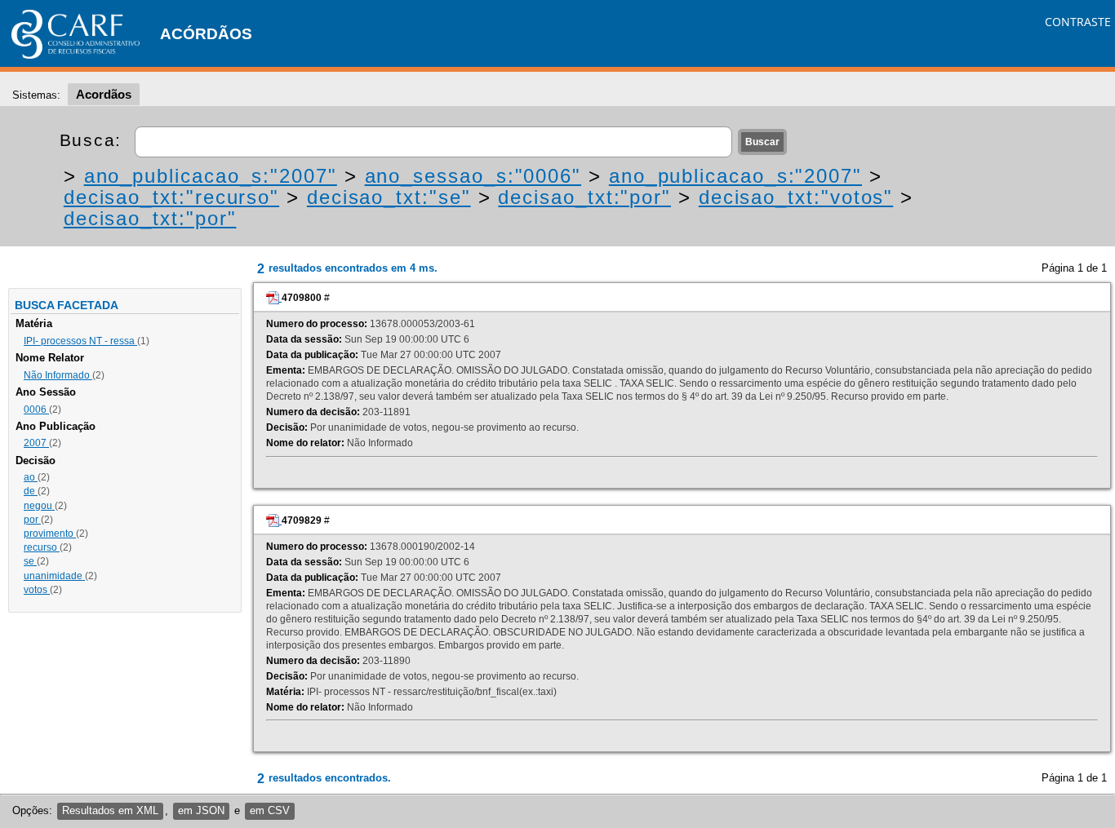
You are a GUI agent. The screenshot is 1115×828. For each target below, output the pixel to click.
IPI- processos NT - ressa (80, 341)
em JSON (201, 810)
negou (39, 505)
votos (37, 590)
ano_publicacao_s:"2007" (210, 176)
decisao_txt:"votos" (796, 197)
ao (31, 477)
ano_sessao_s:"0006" (473, 176)
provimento (50, 533)
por (32, 519)
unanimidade (54, 576)
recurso (42, 547)
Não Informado (58, 375)
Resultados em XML (110, 810)
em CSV (270, 810)
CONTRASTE (1078, 21)
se (30, 561)
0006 (36, 409)
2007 (36, 443)
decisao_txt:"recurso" (171, 197)
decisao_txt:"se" (389, 197)
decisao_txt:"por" (584, 197)
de (31, 491)
